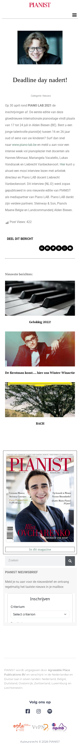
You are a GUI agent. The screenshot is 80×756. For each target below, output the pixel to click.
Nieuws (47, 95)
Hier (62, 164)
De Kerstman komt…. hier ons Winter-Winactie (40, 373)
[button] (74, 15)
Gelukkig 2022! (40, 322)
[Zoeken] (70, 561)
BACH (40, 423)
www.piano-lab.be (24, 145)
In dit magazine (40, 549)
